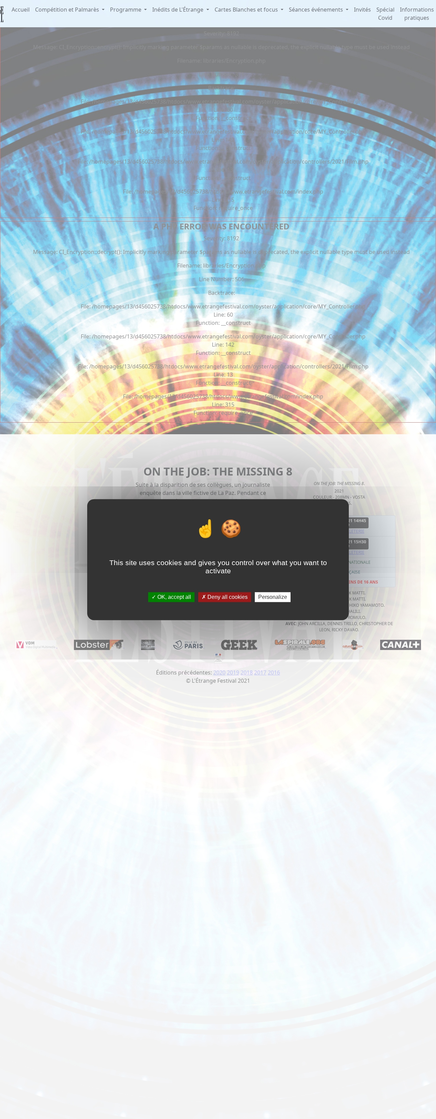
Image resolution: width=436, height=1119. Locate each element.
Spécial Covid (385, 13)
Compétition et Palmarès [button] (67, 9)
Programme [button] (126, 9)
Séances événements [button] (316, 9)
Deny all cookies (227, 597)
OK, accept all (173, 597)
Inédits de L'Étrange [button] (178, 9)
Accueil (21, 9)
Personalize (272, 597)
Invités (362, 9)
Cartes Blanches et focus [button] (247, 9)
